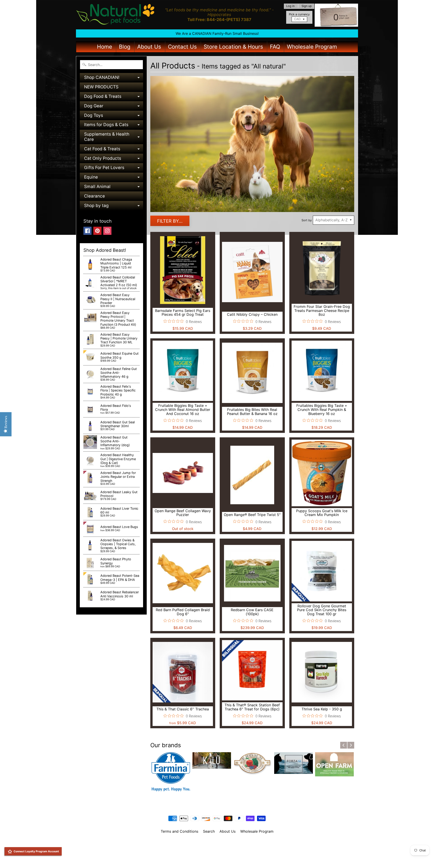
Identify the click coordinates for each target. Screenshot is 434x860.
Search (209, 831)
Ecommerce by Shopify (223, 850)
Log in (290, 6)
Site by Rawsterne (217, 846)
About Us (149, 46)
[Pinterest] (97, 231)
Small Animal (113, 187)
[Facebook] (87, 231)
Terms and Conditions (179, 831)
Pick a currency (299, 14)
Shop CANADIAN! (113, 78)
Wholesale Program (312, 46)
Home (104, 46)
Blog (124, 46)
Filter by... (170, 221)
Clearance (94, 196)
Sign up (307, 6)
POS (200, 850)
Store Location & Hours (233, 46)
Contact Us (182, 46)
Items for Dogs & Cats (113, 126)
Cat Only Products (113, 159)
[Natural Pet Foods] (115, 15)
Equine (113, 178)
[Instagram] (107, 231)
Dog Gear (113, 107)
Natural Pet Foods (215, 843)
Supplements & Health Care (113, 137)
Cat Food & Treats (113, 150)
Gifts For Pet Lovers (113, 168)
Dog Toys (113, 116)
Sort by (307, 220)
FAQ (275, 46)
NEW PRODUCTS (101, 87)
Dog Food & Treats (113, 97)
